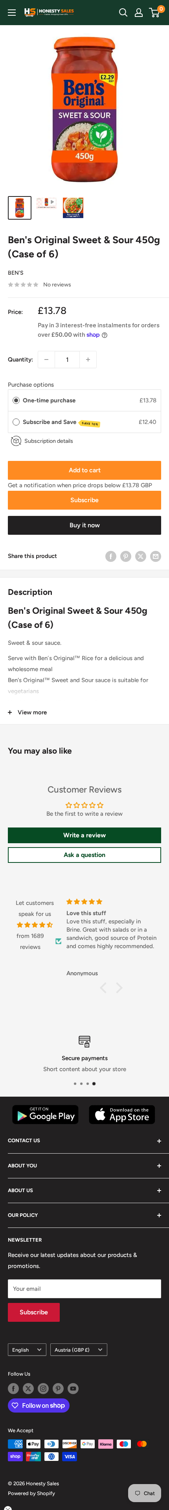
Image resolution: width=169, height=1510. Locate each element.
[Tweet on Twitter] (140, 556)
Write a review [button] (84, 835)
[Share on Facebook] (110, 556)
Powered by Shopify (31, 1493)
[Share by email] (155, 556)
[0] (155, 12)
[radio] (16, 400)
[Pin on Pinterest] (125, 556)
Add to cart (85, 470)
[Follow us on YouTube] (73, 1388)
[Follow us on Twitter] (28, 1388)
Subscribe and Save (61, 422)
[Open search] (123, 12)
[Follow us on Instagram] (43, 1388)
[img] (35, 924)
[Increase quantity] (88, 359)
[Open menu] (12, 12)
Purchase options (31, 384)
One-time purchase (49, 400)
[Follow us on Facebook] (13, 1388)
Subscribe (84, 500)
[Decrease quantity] (46, 359)
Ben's (16, 273)
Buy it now (85, 525)
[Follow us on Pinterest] (58, 1388)
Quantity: (20, 359)
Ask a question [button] (84, 855)
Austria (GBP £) (72, 1350)
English (20, 1350)
